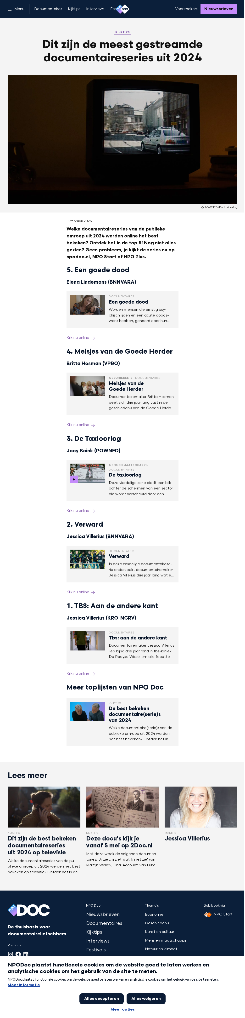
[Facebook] (18, 954)
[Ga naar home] (122, 9)
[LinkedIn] (26, 954)
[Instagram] (10, 954)
